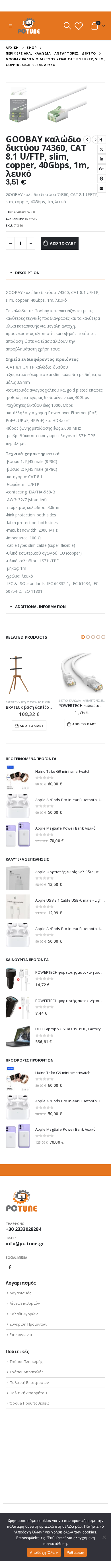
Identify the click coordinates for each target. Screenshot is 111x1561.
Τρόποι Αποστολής (26, 1371)
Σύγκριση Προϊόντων (28, 1324)
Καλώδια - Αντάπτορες (84, 700)
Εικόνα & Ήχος (52, 702)
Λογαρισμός (20, 1292)
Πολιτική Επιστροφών (29, 1382)
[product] (29, 674)
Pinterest (101, 178)
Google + (101, 168)
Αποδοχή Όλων (44, 1552)
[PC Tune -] (28, 25)
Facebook (101, 139)
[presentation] (98, 104)
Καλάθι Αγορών (24, 1313)
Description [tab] (27, 272)
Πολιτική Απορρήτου (28, 1392)
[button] (82, 637)
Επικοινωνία (21, 1334)
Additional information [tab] (40, 606)
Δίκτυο (63, 700)
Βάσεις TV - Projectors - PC (23, 702)
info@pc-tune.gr (25, 1243)
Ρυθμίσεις (75, 1552)
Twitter (101, 149)
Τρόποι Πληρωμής (26, 1361)
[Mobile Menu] (10, 26)
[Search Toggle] (67, 26)
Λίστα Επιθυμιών (25, 1303)
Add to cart (63, 243)
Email (101, 188)
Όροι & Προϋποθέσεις (29, 1403)
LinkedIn (101, 159)
